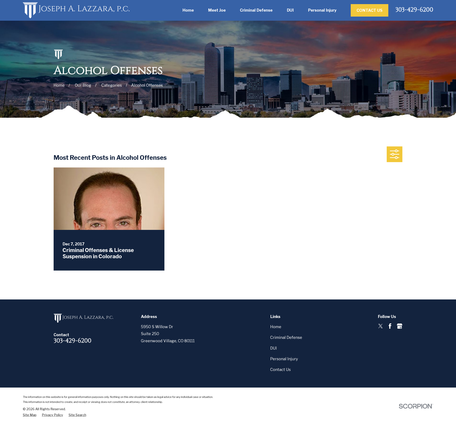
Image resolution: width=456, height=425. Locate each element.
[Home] (76, 10)
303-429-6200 (414, 10)
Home (275, 326)
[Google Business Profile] (399, 326)
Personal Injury (284, 359)
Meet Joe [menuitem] (217, 10)
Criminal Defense (286, 337)
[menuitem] (29, 415)
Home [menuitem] (188, 10)
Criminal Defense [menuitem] (256, 10)
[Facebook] (390, 326)
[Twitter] (380, 326)
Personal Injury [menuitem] (322, 10)
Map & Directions (157, 347)
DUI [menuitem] (290, 10)
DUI (273, 348)
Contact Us (369, 10)
